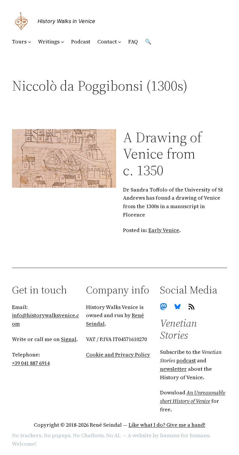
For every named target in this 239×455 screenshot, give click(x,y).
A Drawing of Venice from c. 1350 (162, 154)
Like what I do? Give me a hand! (167, 424)
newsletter (173, 369)
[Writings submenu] (62, 41)
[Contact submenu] (119, 41)
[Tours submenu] (29, 41)
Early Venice (163, 230)
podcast (186, 360)
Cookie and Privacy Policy (118, 354)
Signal (68, 339)
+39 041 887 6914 (31, 363)
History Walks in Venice (66, 21)
